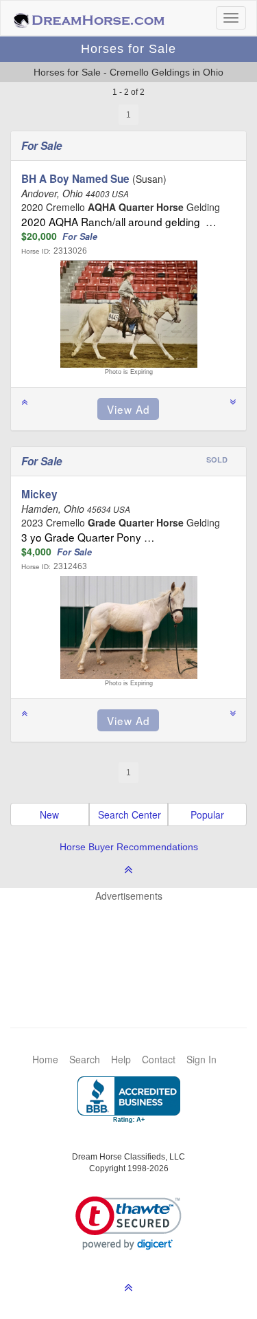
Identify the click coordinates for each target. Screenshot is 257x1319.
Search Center (129, 814)
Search (84, 1059)
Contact (158, 1059)
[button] (128, 1223)
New (49, 814)
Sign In (201, 1059)
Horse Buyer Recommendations (129, 846)
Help (121, 1059)
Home (45, 1059)
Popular (207, 814)
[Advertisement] (135, 943)
